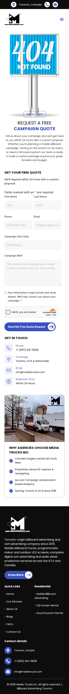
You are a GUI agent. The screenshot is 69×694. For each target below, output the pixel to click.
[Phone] (8, 348)
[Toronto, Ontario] (8, 650)
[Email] (8, 370)
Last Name (40, 196)
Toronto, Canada (30, 4)
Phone (8, 216)
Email (37, 216)
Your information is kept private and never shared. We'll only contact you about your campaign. (32, 296)
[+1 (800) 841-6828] (47, 4)
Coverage (22, 357)
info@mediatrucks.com (30, 372)
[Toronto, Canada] (13, 4)
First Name (10, 196)
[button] (62, 19)
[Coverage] (8, 359)
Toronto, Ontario (24, 650)
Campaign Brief (13, 255)
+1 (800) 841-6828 (27, 350)
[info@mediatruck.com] (55, 4)
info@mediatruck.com (28, 671)
